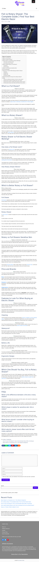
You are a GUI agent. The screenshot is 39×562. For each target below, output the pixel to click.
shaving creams (10, 264)
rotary (3, 214)
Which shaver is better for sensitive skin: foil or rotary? (13, 80)
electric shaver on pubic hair (27, 377)
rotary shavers (11, 132)
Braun (3, 276)
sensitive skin (29, 264)
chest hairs (4, 378)
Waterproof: (6, 73)
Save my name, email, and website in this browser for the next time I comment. (19, 476)
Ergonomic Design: (7, 75)
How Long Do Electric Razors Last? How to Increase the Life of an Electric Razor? (17, 505)
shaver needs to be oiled (22, 325)
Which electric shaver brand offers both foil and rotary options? (14, 82)
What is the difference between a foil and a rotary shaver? (13, 79)
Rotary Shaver (6, 66)
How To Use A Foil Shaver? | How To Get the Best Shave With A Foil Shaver (18, 441)
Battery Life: (6, 74)
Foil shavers (4, 200)
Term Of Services (5, 533)
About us (4, 526)
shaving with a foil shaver (7, 159)
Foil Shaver (6, 65)
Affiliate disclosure (6, 528)
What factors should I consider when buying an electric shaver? (14, 81)
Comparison (8, 439)
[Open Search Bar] (36, 8)
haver (6, 214)
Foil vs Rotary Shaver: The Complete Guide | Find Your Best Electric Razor (16, 501)
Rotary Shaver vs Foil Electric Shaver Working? (11, 60)
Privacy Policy (5, 532)
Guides (4, 439)
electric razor (11, 149)
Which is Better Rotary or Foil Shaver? (10, 64)
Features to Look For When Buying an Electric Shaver (12, 70)
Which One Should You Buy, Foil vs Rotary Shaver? (12, 76)
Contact (3, 530)
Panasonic (4, 282)
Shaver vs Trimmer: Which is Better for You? (10, 507)
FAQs (4, 78)
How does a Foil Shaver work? (9, 61)
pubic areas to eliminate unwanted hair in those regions (22, 101)
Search (2, 485)
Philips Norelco (5, 287)
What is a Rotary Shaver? (7, 59)
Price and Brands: (6, 69)
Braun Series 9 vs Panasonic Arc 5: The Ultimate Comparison (15, 442)
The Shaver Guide (21, 560)
